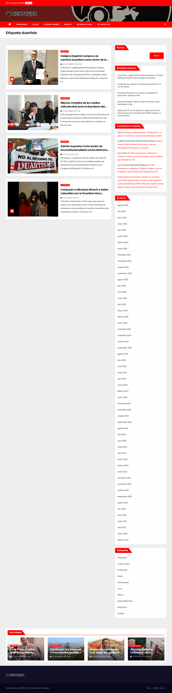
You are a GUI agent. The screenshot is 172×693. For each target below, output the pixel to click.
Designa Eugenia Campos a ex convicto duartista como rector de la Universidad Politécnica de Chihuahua (84, 59)
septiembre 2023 (124, 422)
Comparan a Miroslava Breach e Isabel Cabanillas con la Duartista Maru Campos (84, 193)
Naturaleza (122, 607)
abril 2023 (121, 453)
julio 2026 (121, 211)
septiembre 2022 (124, 497)
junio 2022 (121, 515)
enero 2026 (122, 249)
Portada (120, 613)
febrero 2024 (122, 391)
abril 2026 (121, 230)
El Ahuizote (104, 24)
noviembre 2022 (124, 484)
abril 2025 (121, 304)
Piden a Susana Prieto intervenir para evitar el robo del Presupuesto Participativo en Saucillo (140, 144)
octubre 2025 (123, 267)
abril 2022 (121, 527)
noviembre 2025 (124, 261)
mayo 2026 (122, 224)
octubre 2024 (123, 342)
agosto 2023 (122, 428)
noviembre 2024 (124, 335)
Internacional (84, 24)
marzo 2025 (122, 311)
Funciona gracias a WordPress (16, 688)
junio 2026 (121, 218)
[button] (165, 24)
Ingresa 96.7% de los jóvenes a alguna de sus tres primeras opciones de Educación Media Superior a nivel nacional (139, 113)
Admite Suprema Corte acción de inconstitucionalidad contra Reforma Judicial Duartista (83, 150)
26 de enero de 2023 (71, 111)
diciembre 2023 (124, 404)
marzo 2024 (122, 385)
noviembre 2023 (124, 410)
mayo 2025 (122, 298)
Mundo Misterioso (125, 601)
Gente (120, 576)
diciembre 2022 (124, 478)
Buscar (121, 47)
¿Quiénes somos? (159, 688)
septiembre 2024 (124, 348)
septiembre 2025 (124, 273)
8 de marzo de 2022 (71, 198)
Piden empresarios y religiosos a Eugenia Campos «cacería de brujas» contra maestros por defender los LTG (140, 156)
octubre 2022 (123, 490)
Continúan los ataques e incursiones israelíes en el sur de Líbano (65, 652)
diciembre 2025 (124, 255)
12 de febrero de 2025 (72, 64)
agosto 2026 (122, 205)
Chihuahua (21, 24)
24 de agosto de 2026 (61, 656)
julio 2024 (121, 360)
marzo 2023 (122, 459)
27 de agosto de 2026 (21, 656)
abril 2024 (121, 379)
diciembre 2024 (124, 329)
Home (149, 688)
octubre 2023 (123, 416)
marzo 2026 (122, 236)
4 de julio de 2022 (70, 154)
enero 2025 (122, 323)
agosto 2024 (122, 354)
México (68, 24)
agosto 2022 (122, 503)
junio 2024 (121, 366)
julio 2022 (121, 509)
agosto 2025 (122, 280)
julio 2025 (121, 286)
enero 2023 (122, 472)
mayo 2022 (122, 521)
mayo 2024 (122, 373)
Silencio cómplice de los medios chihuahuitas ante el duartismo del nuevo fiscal (82, 106)
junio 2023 (121, 441)
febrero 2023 (122, 466)
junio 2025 (121, 292)
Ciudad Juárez (51, 24)
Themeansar (45, 688)
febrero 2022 (122, 540)
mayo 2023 (122, 447)
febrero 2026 (122, 242)
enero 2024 (122, 397)
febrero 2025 (122, 317)
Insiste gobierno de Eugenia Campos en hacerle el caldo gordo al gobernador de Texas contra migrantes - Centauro (140, 180)
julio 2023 (121, 435)
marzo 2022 (122, 534)
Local (35, 24)
